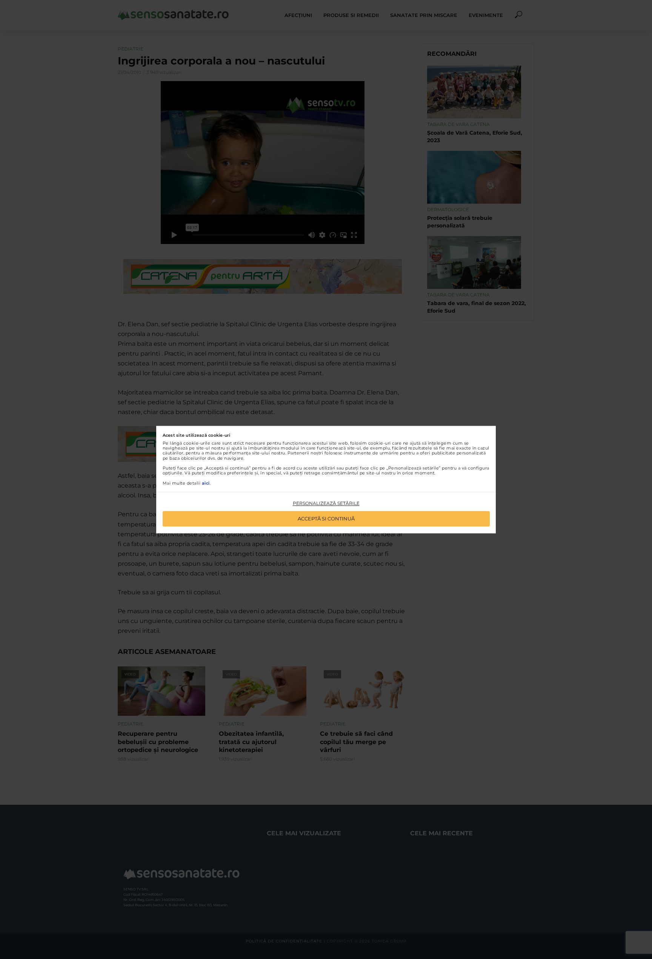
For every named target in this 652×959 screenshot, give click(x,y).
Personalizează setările (326, 503)
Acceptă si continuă (326, 519)
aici (206, 483)
